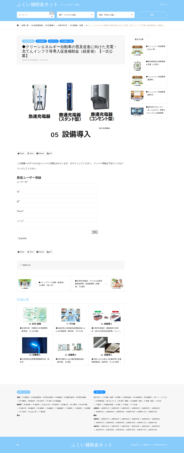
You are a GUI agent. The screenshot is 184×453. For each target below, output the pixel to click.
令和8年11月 (141, 412)
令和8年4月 (135, 408)
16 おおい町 (32, 412)
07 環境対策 (100, 401)
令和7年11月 (141, 430)
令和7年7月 (100, 430)
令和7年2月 (115, 426)
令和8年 (96, 408)
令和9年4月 (135, 419)
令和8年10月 (130, 412)
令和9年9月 (120, 423)
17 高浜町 (42, 412)
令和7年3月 (125, 426)
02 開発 (118, 397)
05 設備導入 (41, 41)
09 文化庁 (40, 401)
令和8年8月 (110, 412)
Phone (20, 211)
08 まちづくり (111, 401)
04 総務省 (58, 397)
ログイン (163, 4)
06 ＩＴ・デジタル (160, 397)
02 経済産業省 (28, 41)
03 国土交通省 (48, 397)
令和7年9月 (120, 430)
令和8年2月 (115, 408)
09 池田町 (40, 408)
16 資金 (125, 404)
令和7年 (96, 426)
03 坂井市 (55, 404)
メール (20, 221)
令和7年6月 (156, 426)
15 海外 (118, 404)
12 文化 (158, 401)
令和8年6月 (156, 408)
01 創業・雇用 (108, 397)
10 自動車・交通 (66, 41)
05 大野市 (73, 404)
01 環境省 (25, 397)
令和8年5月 (146, 408)
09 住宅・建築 (123, 401)
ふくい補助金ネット (92, 444)
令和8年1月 (105, 408)
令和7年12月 (152, 430)
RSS (18, 445)
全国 (18, 397)
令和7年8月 (110, 430)
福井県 (19, 404)
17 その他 (133, 404)
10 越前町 (49, 408)
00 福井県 (27, 404)
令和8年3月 (125, 408)
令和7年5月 (53, 41)
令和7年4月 (135, 426)
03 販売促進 (127, 397)
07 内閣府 (22, 401)
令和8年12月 (152, 412)
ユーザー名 (22, 182)
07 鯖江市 (22, 408)
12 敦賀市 (69, 408)
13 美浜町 (78, 408)
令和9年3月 (125, 419)
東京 (18, 415)
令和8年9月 (120, 412)
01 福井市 (36, 404)
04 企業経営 (137, 397)
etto (29, 265)
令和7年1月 (105, 426)
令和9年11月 (141, 423)
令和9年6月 (156, 419)
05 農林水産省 (69, 397)
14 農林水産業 (108, 404)
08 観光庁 (31, 401)
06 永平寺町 (83, 404)
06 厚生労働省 (81, 397)
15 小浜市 (22, 412)
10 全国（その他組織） (54, 401)
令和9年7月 (100, 423)
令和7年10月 (130, 430)
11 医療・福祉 (149, 401)
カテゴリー (97, 397)
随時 (95, 415)
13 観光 (98, 404)
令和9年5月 (146, 419)
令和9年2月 (115, 419)
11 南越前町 (59, 408)
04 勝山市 (64, 404)
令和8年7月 (100, 412)
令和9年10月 (130, 423)
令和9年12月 (152, 423)
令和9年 (96, 419)
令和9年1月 (105, 419)
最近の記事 (139, 39)
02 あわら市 (46, 404)
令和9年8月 (110, 423)
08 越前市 (31, 408)
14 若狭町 (87, 408)
